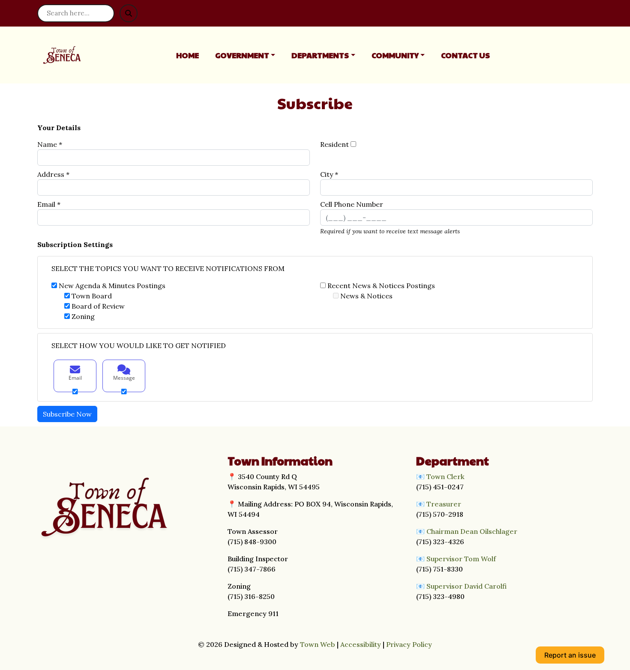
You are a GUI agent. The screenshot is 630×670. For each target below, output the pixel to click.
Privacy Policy (409, 644)
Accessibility (360, 644)
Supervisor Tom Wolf (461, 558)
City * (329, 174)
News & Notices (366, 296)
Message (124, 377)
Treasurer (443, 504)
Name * (49, 144)
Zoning (83, 316)
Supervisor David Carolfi (466, 586)
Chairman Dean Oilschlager (471, 531)
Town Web (317, 644)
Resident (334, 144)
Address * (53, 174)
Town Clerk (445, 476)
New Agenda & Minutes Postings (112, 285)
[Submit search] (129, 13)
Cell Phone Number (351, 204)
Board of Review (98, 306)
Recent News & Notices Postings (381, 285)
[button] (250, 55)
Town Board (92, 296)
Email (75, 377)
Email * (48, 204)
